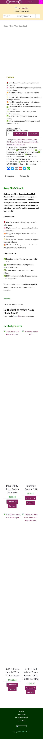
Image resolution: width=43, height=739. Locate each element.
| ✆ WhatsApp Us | (21, 717)
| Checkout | (22, 714)
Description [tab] (9, 176)
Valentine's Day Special (16, 144)
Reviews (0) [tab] (24, 176)
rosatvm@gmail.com (28, 2)
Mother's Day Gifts (14, 142)
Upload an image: (13, 128)
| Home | (21, 720)
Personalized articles (30, 142)
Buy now (33, 134)
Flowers (29, 140)
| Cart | (21, 711)
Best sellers (20, 140)
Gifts (11, 26)
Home (6, 26)
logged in (17, 316)
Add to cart (20, 134)
